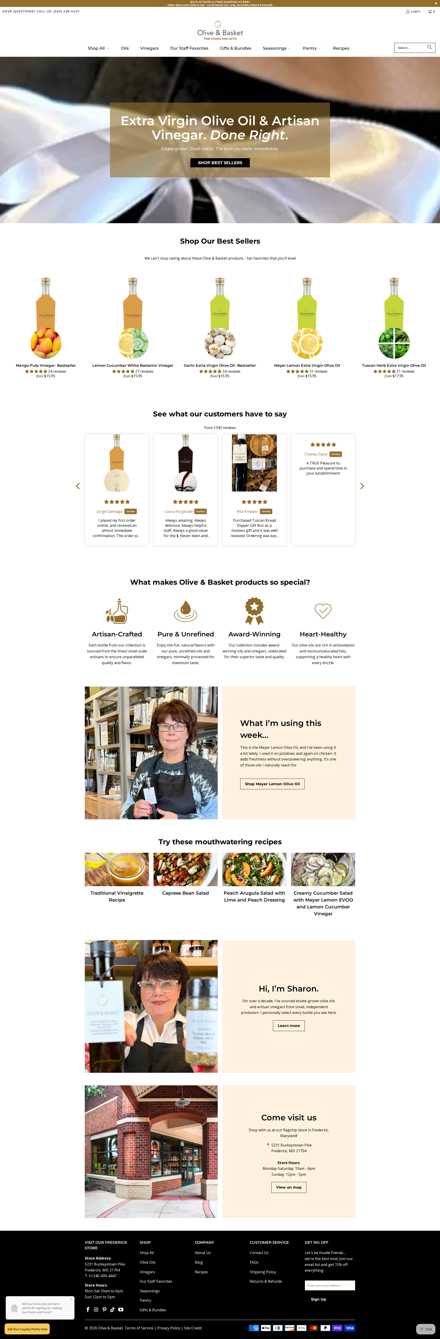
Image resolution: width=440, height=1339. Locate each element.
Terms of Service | (140, 1328)
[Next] (427, 328)
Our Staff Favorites (156, 1281)
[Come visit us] (151, 1151)
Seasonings (150, 1290)
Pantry (145, 1300)
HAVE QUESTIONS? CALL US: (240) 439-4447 (41, 11)
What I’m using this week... (280, 729)
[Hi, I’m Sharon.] (151, 1006)
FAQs (254, 1262)
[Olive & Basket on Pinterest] (104, 1309)
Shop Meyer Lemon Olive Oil (272, 784)
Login (416, 11)
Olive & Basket (110, 1328)
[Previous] (13, 328)
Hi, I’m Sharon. (289, 989)
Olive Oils (148, 1262)
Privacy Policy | (170, 1328)
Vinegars (147, 1271)
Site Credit (193, 1328)
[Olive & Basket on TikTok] (112, 1309)
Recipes (201, 1271)
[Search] (429, 48)
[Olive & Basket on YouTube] (121, 1309)
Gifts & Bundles (153, 1309)
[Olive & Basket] (220, 30)
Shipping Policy (263, 1271)
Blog (199, 1262)
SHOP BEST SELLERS (220, 162)
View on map (289, 1187)
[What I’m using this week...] (151, 753)
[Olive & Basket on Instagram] (96, 1309)
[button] (99, 49)
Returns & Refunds (266, 1281)
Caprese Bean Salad (185, 893)
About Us (203, 1252)
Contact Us (259, 1252)
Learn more (289, 1026)
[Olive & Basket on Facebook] (88, 1309)
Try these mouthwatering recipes (220, 841)
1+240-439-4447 (102, 1275)
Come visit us (288, 1117)
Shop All (147, 1252)
